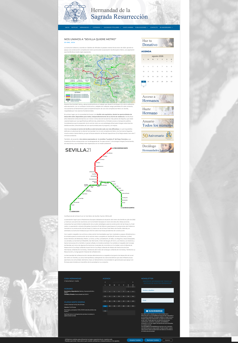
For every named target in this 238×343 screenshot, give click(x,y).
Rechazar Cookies (153, 340)
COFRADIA (96, 27)
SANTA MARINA (128, 27)
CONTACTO (154, 27)
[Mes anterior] (143, 56)
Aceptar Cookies (135, 340)
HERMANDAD (84, 27)
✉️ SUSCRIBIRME (154, 311)
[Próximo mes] (171, 56)
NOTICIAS (74, 27)
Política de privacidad (149, 331)
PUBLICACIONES (140, 27)
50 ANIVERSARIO (165, 27)
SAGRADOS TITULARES (111, 27)
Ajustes (167, 340)
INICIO (67, 27)
